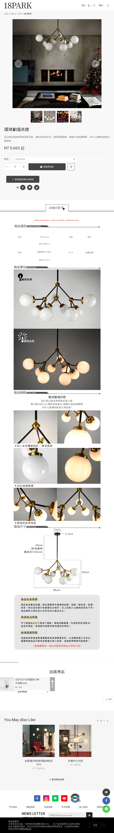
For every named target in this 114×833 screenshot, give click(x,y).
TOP (110, 699)
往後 (107, 721)
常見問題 (66, 807)
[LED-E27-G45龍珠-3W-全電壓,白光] (7, 684)
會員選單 (90, 6)
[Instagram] (46, 798)
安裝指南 (48, 807)
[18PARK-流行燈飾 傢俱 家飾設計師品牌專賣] (18, 5)
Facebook (22, 187)
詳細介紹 (54, 207)
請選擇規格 (20, 159)
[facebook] (106, 801)
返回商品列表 (58, 779)
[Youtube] (64, 798)
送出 (89, 815)
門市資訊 (13, 807)
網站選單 (108, 5)
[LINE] (55, 798)
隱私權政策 (26, 829)
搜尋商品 (94, 5)
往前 (98, 721)
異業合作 (101, 807)
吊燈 (19, 14)
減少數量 (7, 166)
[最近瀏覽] (106, 792)
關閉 (104, 825)
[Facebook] (37, 798)
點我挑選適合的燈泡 (24, 179)
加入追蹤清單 (71, 166)
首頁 (6, 14)
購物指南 (30, 807)
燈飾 (13, 14)
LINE (29, 187)
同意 (95, 825)
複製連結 (36, 187)
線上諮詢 (83, 807)
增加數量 (23, 166)
